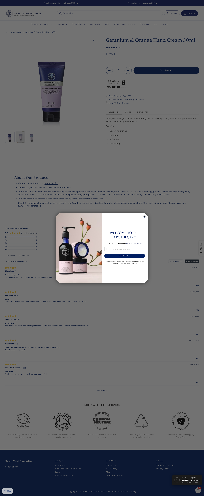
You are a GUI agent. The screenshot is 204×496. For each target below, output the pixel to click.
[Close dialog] (144, 216)
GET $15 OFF (124, 256)
